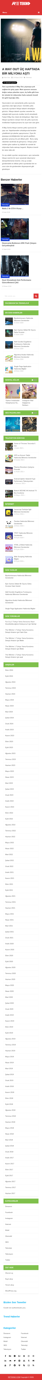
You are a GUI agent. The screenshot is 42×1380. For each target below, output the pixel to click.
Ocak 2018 (9, 1152)
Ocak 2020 (9, 1009)
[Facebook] (5, 1356)
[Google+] (19, 1356)
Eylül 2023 (9, 747)
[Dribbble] (33, 1356)
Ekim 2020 (9, 955)
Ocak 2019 (9, 1080)
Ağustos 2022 (10, 825)
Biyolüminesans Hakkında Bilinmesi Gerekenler (23, 319)
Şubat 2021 (9, 932)
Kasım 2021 (9, 878)
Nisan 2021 (9, 920)
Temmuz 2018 (10, 1116)
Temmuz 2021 (10, 902)
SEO (7, 1242)
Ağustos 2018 (10, 1110)
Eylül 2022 (9, 819)
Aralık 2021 (9, 872)
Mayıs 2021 (9, 914)
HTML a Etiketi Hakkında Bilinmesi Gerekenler (23, 546)
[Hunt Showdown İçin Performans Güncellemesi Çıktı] (15, 266)
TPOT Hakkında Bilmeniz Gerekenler (23, 534)
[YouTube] (5, 1365)
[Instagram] (29, 1356)
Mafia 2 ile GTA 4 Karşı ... (12, 209)
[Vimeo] (19, 1361)
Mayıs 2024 (9, 700)
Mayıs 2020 (9, 985)
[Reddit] (15, 1365)
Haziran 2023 (10, 765)
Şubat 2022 (9, 860)
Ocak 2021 (9, 938)
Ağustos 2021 (10, 896)
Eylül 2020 (9, 961)
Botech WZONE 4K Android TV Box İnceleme (25, 492)
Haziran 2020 (10, 979)
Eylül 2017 (9, 1175)
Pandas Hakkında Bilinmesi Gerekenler (24, 522)
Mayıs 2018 (9, 1128)
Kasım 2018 (9, 1092)
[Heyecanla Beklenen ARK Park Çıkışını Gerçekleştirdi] (15, 228)
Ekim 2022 (9, 813)
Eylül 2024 (9, 676)
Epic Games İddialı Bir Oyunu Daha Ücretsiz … (25, 331)
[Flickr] (15, 1356)
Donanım (8, 1206)
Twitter (7, 1260)
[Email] (29, 1365)
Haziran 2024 (10, 694)
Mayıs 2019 (9, 1057)
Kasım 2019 (9, 1021)
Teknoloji (29, 77)
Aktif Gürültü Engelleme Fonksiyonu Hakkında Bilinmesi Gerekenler (22, 344)
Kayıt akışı (9, 1279)
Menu (5, 12)
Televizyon (9, 1254)
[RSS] (33, 1365)
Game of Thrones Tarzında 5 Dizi (24, 445)
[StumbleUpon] (24, 1361)
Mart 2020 (9, 997)
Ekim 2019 (9, 1027)
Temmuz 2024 (10, 688)
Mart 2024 (9, 712)
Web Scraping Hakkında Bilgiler (23, 558)
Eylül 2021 (9, 890)
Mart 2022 (9, 854)
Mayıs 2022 (9, 842)
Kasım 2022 (9, 807)
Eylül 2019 (9, 1033)
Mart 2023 (9, 783)
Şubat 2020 (9, 1003)
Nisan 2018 (9, 1134)
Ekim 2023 (9, 741)
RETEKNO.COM (14, 1377)
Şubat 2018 (9, 1146)
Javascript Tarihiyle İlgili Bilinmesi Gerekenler (22, 511)
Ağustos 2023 (10, 753)
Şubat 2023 (9, 789)
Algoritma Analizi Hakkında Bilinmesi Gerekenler (24, 356)
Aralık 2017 (9, 1158)
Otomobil (8, 1236)
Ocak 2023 (9, 795)
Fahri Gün (7, 77)
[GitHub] (33, 1361)
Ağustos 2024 (10, 682)
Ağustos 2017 (10, 1181)
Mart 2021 (9, 926)
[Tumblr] (29, 1361)
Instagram (9, 1218)
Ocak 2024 (9, 724)
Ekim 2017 (9, 1169)
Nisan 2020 (9, 991)
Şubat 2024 (9, 718)
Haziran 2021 (10, 908)
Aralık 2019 (9, 1015)
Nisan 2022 (9, 848)
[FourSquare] (10, 1365)
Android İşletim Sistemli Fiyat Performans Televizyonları (24, 480)
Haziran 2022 (10, 837)
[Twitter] (15, 1361)
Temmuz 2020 (10, 973)
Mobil (7, 1230)
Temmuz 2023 (10, 759)
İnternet (8, 1224)
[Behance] (10, 1356)
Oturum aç (9, 1273)
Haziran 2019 (10, 1051)
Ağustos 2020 (10, 967)
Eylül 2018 (9, 1104)
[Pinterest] (24, 1356)
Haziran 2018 (10, 1122)
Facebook (9, 1212)
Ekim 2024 (9, 670)
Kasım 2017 (9, 1164)
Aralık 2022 (9, 801)
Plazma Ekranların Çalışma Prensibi (24, 468)
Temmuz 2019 (10, 1045)
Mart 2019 (9, 1068)
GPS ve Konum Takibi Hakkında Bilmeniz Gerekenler (25, 456)
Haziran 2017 (10, 1193)
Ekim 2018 (9, 1098)
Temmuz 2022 (10, 831)
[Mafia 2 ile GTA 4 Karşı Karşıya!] (15, 194)
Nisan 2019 (9, 1062)
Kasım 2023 (9, 735)
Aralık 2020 (9, 944)
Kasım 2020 (9, 950)
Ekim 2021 (9, 884)
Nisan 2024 (9, 706)
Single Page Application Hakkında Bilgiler (22, 367)
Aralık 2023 (9, 730)
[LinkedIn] (5, 1361)
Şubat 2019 (9, 1074)
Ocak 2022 (9, 866)
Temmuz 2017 (10, 1187)
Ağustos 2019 (10, 1039)
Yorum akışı (9, 1285)
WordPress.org (10, 1291)
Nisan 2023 (9, 777)
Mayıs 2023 (9, 771)
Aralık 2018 (9, 1086)
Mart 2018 (9, 1140)
